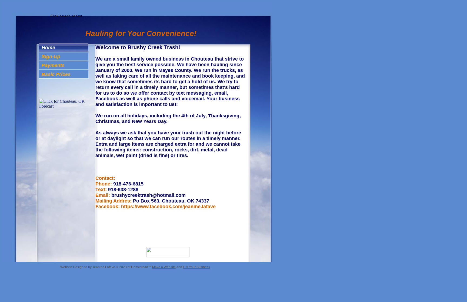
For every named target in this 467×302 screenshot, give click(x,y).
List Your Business (196, 267)
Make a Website (164, 267)
